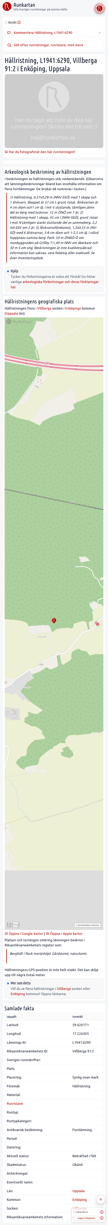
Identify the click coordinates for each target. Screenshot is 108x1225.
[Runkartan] (7, 6)
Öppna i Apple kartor (65, 934)
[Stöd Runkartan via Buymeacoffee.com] (99, 8)
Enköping (18, 994)
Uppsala (12, 313)
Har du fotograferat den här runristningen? (41, 152)
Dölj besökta (82, 1212)
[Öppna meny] (100, 1199)
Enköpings (73, 308)
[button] (54, 621)
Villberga (44, 308)
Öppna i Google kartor (25, 934)
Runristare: (15, 1103)
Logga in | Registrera (86, 1218)
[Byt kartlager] (97, 623)
